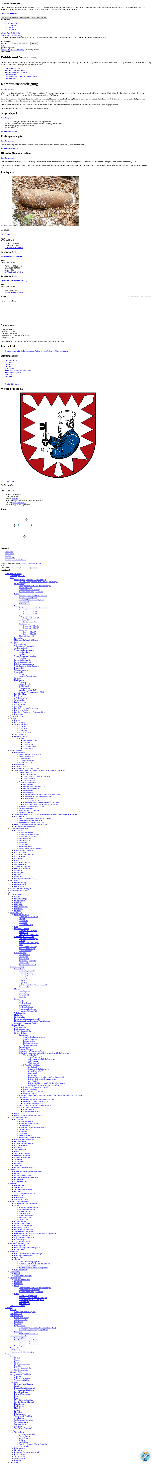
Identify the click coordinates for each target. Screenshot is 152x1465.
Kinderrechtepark (20, 1239)
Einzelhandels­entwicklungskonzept (31, 820)
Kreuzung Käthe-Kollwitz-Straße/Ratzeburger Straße (41, 794)
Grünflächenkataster (21, 856)
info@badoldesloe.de (18, 503)
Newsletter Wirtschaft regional (24, 1312)
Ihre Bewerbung (20, 702)
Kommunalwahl (24, 610)
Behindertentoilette (20, 1270)
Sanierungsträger (29, 778)
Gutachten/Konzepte (21, 766)
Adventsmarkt (24, 987)
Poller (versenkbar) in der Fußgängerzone (33, 1268)
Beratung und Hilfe (21, 1246)
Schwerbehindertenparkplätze (29, 1262)
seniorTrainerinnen (29, 746)
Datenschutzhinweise (9, 13)
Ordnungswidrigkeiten (13, 372)
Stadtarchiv (18, 678)
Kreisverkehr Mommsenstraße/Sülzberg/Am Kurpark (41, 802)
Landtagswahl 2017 (30, 622)
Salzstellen (18, 870)
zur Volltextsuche (11, 23)
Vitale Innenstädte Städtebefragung (22, 1352)
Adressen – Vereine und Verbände (26, 1023)
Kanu (21, 945)
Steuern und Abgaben (21, 724)
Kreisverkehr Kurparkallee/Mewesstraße (37, 796)
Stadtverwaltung (11, 360)
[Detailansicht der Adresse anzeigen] (58, 477)
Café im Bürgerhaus (30, 740)
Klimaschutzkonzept (26, 832)
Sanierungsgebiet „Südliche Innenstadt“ (37, 776)
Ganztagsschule (24, 1005)
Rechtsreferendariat (21, 710)
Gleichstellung (19, 672)
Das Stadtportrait (16, 895)
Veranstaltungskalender (27, 971)
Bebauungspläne (24, 758)
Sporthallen (23, 923)
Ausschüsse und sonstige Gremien (31, 592)
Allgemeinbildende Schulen (28, 1207)
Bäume (16, 860)
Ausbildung (18, 706)
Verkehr (12, 1169)
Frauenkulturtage (25, 977)
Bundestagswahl (24, 624)
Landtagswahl (24, 620)
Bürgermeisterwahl (25, 616)
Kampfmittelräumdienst (9, 131)
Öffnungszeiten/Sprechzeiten (24, 646)
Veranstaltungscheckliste (27, 975)
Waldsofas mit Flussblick (27, 965)
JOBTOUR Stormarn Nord (28, 1334)
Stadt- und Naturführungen (28, 939)
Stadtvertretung (19, 584)
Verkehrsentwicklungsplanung (24, 826)
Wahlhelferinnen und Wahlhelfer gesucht (33, 608)
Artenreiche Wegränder (22, 866)
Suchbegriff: (5, 43)
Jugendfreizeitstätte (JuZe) (28, 690)
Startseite (4, 50)
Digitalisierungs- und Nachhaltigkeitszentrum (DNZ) (37, 1328)
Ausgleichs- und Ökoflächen (24, 854)
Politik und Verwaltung (16, 50)
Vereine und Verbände (22, 1280)
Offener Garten (24, 963)
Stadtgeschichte (19, 901)
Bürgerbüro (9, 362)
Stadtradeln (23, 842)
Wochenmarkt (19, 1187)
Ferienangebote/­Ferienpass (23, 1229)
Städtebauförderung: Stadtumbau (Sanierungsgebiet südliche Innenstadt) (39, 770)
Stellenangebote (19, 700)
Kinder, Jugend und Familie (19, 1201)
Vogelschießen (24, 983)
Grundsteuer (23, 726)
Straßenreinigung (20, 734)
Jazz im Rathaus (24, 979)
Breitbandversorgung (21, 1029)
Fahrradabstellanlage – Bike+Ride (26, 1177)
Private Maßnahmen (26, 808)
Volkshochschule (25, 684)
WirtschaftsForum (16, 1314)
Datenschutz (9, 554)
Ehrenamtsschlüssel (21, 907)
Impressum (9, 552)
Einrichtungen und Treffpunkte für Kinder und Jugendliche (35, 1233)
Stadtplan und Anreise (22, 1364)
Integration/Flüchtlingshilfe (19, 1244)
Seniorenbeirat (24, 602)
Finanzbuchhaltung (21, 736)
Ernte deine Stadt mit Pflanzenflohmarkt (33, 985)
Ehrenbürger (18, 905)
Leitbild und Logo (20, 694)
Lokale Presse (19, 887)
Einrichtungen (19, 680)
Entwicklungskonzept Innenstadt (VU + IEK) (35, 818)
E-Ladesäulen (23, 844)
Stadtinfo (8, 376)
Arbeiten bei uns (20, 704)
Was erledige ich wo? (31, 50)
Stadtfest (22, 981)
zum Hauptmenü (11, 25)
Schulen (17, 999)
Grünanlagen (18, 858)
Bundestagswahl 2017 (31, 628)
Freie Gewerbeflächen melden (29, 1344)
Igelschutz (17, 875)
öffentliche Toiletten (21, 1199)
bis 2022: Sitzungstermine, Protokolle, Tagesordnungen (38, 582)
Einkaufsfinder (19, 1185)
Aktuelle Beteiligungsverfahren (30, 754)
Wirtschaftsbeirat (24, 604)
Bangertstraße (28, 792)
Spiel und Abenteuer (21, 929)
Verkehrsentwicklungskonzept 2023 (31, 822)
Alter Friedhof (28, 798)
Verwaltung (14, 642)
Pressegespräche (20, 885)
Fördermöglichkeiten (21, 1227)
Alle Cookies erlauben (39, 17)
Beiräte (16, 594)
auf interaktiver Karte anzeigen (139, 296)
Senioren (22, 738)
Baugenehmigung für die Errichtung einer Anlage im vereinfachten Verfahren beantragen (36, 351)
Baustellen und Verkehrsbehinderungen (28, 1115)
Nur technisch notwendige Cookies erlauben (16, 17)
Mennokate (23, 993)
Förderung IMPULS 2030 (28, 1011)
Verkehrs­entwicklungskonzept (33, 1103)
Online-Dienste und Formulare (25, 656)
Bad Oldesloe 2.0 (20, 816)
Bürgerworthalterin (25, 588)
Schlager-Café (28, 744)
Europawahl (23, 630)
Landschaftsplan (20, 852)
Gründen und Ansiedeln (18, 1336)
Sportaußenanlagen (21, 1422)
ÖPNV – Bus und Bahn (22, 1031)
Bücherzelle (18, 1197)
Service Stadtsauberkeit (22, 662)
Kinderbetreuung (20, 1221)
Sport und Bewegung (21, 915)
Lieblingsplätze (15, 1462)
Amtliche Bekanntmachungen (20, 889)
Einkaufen (13, 1183)
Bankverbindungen (12, 384)
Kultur (12, 1430)
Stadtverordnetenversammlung (29, 590)
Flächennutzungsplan (26, 760)
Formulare (22, 658)
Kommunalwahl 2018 (31, 612)
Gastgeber (17, 1376)
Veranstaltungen (19, 969)
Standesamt (9, 364)
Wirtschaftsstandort (16, 1316)
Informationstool (33, 800)
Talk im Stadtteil (29, 780)
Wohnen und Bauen (17, 1025)
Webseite (15, 499)
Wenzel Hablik (24, 995)
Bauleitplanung (19, 752)
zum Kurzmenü (10, 29)
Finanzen (8, 374)
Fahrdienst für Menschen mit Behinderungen (34, 1264)
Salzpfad (22, 941)
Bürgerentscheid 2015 (26, 636)
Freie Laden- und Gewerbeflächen (26, 1340)
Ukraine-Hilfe (19, 1250)
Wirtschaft (8, 1308)
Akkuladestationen (25, 846)
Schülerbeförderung (26, 1007)
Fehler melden (10, 558)
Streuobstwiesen (20, 864)
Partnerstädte (18, 638)
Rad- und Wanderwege (27, 949)
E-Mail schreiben (14, 248)
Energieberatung (24, 840)
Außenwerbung (15, 1348)
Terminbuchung (24, 652)
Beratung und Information (23, 1256)
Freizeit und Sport (16, 913)
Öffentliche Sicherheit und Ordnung (18, 370)
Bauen (16, 1113)
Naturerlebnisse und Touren (24, 937)
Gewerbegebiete (20, 1338)
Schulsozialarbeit (25, 1003)
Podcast (21, 674)
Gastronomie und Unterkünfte (20, 1374)
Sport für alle (18, 1258)
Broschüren (18, 1366)
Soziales (8, 366)
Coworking (18, 1346)
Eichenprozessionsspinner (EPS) (25, 879)
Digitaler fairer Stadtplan (27, 1193)
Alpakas (17, 1410)
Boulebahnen (23, 933)
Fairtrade (17, 1191)
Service (12, 1356)
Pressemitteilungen (20, 883)
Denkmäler (18, 903)
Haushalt (17, 720)
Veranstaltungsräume (26, 973)
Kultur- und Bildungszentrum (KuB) (31, 692)
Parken (16, 1173)
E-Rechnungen (19, 722)
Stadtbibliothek (24, 686)
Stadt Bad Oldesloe (7, 481)
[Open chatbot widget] (145, 1457)
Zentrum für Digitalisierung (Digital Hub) (33, 1330)
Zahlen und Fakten (20, 1320)
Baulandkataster (19, 764)
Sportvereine (23, 921)
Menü (3, 566)
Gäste (7, 1354)
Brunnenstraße (28, 790)
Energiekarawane (25, 838)
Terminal (22, 654)
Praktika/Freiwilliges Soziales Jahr (26, 708)
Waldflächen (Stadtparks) (27, 961)
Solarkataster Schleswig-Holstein (30, 848)
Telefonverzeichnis (20, 648)
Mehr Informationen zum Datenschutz (14, 39)
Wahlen (17, 606)
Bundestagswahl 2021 (31, 626)
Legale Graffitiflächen (22, 1235)
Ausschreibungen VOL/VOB (20, 891)
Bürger (7, 893)
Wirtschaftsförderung (21, 1318)
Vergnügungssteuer (25, 732)
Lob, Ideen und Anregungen (24, 664)
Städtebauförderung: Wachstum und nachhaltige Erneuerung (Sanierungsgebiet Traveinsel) (46, 814)
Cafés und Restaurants (22, 1378)
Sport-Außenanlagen (26, 925)
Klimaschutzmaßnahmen (27, 836)
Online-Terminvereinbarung (24, 650)
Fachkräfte (18, 1332)
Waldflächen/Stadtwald (22, 862)
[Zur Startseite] (10, 33)
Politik (12, 578)
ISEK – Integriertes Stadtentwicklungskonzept (30, 824)
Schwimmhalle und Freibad (28, 917)
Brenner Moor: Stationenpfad (29, 943)
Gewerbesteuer (24, 728)
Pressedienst (14, 881)
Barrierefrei (14, 1252)
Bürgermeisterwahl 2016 (32, 618)
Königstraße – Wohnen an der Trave (27, 768)
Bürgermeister (19, 668)
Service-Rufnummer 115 (22, 660)
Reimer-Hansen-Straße (31, 788)
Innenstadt (17, 1324)
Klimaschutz (18, 830)
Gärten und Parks (20, 953)
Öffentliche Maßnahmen (27, 782)
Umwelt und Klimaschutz (19, 828)
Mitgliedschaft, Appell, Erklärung (26, 640)
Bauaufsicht (9, 368)
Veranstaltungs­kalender (27, 1434)
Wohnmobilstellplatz (21, 1380)
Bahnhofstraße (28, 784)
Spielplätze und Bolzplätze (28, 931)
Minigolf (22, 919)
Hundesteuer (23, 730)
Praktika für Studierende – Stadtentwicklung (29, 712)
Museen (17, 989)
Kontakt (8, 556)
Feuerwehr (22, 682)
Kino (16, 927)
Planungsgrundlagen (26, 812)
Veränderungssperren (26, 762)
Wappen (17, 897)
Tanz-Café (26, 742)
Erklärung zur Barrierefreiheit (15, 560)
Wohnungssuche (20, 1027)
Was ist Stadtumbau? (26, 772)
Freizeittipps (14, 1382)
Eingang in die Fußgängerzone (34, 786)
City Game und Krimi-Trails (29, 935)
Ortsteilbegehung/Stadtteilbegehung (26, 666)
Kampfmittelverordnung (9, 148)
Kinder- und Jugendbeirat (28, 598)
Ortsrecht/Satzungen (17, 716)
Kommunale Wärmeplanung (29, 834)
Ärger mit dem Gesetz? (22, 1242)
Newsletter (18, 696)
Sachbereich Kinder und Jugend (25, 1203)
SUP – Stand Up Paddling (28, 947)
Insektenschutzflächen (22, 868)
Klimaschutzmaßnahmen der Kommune (33, 1127)
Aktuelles (13, 1310)
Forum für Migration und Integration (31, 600)
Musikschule (18, 1015)
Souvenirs (17, 1360)
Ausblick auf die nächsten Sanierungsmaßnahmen (40, 804)
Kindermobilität (28, 1109)
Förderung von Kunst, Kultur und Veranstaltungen (32, 1021)
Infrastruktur (18, 1322)
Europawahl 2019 (29, 632)
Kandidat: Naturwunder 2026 (24, 850)
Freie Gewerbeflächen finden (29, 1342)
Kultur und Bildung (17, 967)
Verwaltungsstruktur (21, 670)
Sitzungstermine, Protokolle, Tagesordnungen (30, 580)
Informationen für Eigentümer (29, 810)
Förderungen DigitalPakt (27, 1009)
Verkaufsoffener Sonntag (23, 1189)
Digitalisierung (19, 1326)
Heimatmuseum (24, 688)
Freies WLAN (19, 1195)
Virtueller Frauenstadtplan (28, 676)
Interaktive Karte (16, 1372)
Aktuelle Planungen (26, 756)
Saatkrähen (18, 877)
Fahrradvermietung (25, 951)
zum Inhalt (9, 27)
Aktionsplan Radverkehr (31, 1111)
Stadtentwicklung (16, 750)
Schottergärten (19, 872)
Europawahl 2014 (29, 634)
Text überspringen (7, 89)
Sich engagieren (15, 1278)
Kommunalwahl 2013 (31, 614)
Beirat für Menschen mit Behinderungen (33, 596)
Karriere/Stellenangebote (18, 698)
